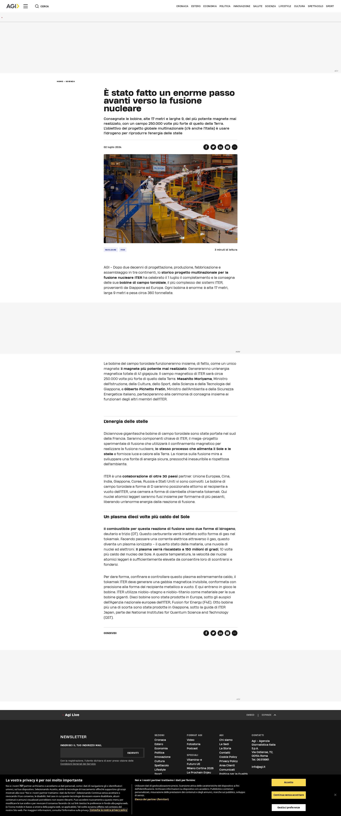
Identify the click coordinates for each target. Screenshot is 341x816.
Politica (225, 6)
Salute (257, 6)
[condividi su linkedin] (220, 147)
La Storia (225, 748)
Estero (196, 6)
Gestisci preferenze (288, 807)
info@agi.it (258, 767)
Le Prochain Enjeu (199, 772)
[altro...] (234, 147)
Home (60, 81)
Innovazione (241, 6)
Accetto (288, 782)
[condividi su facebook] (206, 147)
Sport (330, 6)
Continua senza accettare (289, 795)
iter (123, 249)
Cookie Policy (228, 757)
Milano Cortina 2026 (200, 768)
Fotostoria (193, 744)
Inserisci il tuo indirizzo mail (81, 745)
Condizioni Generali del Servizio (78, 763)
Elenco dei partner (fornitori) (152, 799)
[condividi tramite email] (227, 147)
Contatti (224, 752)
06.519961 (263, 759)
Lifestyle (285, 6)
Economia (210, 6)
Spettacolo (315, 6)
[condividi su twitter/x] (213, 147)
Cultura (299, 6)
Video (190, 740)
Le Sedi (224, 744)
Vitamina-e (194, 759)
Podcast (192, 748)
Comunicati (227, 769)
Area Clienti (227, 765)
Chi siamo (225, 740)
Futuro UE (193, 764)
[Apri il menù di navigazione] (25, 6)
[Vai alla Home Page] (13, 6)
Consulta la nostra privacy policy (108, 810)
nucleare (110, 249)
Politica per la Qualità (233, 774)
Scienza (270, 6)
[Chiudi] (335, 795)
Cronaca (182, 6)
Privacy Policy (228, 761)
